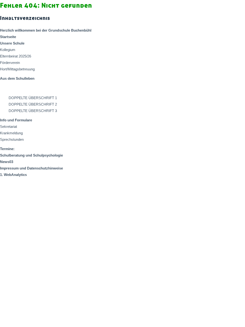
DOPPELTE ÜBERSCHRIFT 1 (33, 98)
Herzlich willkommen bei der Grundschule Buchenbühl (45, 30)
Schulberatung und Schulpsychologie (31, 155)
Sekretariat (8, 126)
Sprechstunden (12, 139)
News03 (6, 162)
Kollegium (7, 50)
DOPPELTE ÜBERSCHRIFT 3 (33, 111)
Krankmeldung (11, 133)
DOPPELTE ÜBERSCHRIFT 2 (33, 104)
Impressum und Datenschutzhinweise (31, 168)
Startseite (8, 37)
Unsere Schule (12, 43)
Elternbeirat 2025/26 (15, 56)
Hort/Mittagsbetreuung (17, 69)
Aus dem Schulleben (17, 78)
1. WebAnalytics (13, 175)
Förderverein (10, 63)
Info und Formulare (16, 120)
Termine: (7, 149)
